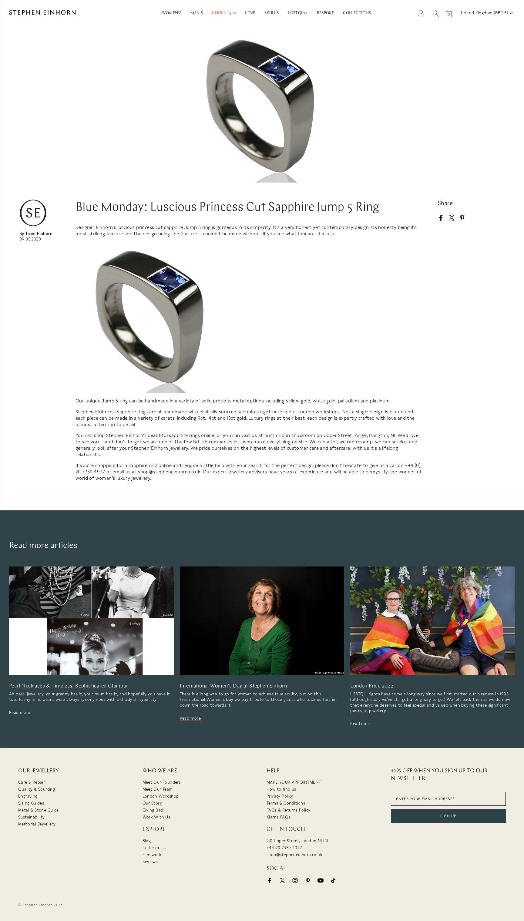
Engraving (28, 796)
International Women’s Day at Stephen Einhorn (233, 686)
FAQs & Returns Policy (288, 810)
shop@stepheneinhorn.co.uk (294, 854)
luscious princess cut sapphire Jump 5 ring (164, 227)
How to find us (281, 789)
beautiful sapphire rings (174, 435)
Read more (19, 712)
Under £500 (224, 13)
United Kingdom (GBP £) (485, 13)
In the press (154, 847)
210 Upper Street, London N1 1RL (298, 841)
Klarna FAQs (278, 817)
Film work (152, 854)
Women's (171, 13)
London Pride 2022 (371, 686)
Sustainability (31, 817)
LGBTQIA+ (298, 13)
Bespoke (325, 13)
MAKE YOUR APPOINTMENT (294, 782)
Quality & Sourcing (36, 789)
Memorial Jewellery (36, 824)
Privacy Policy (280, 796)
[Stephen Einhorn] (65, 13)
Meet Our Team (158, 789)
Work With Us (156, 817)
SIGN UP (448, 816)
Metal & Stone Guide (38, 810)
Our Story (152, 803)
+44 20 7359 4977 (284, 847)
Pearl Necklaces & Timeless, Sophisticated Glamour (68, 686)
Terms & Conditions (286, 803)
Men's (196, 13)
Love (250, 13)
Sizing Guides (31, 803)
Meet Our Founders (162, 782)
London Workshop (161, 796)
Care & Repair (31, 782)
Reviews (150, 861)
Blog (147, 841)
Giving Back (154, 810)
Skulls (271, 13)
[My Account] (421, 13)
